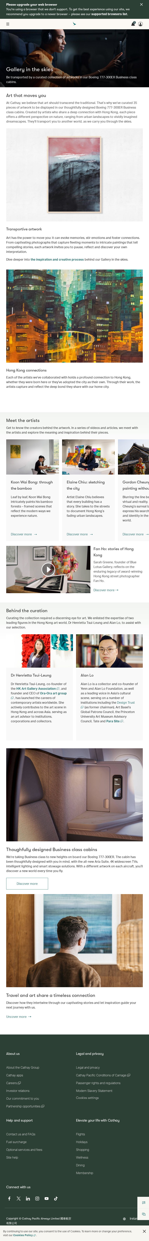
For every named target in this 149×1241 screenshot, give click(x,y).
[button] (24, 534)
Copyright (12, 1218)
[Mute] (14, 590)
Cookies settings (87, 1098)
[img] (141, 4)
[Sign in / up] (140, 24)
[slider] (8, 585)
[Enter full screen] (87, 590)
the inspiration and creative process (57, 259)
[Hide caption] (82, 590)
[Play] (48, 569)
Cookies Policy (23, 1235)
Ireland (135, 1218)
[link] (74, 794)
